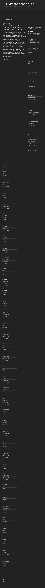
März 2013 (4, 495)
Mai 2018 (4, 369)
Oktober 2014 (5, 457)
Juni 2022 (4, 268)
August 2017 (4, 389)
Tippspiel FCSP (31, 81)
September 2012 (5, 508)
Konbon (29, 143)
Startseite (5, 11)
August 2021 (4, 290)
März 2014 (4, 470)
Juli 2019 (4, 345)
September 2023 (5, 235)
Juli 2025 (4, 191)
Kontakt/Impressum (19, 11)
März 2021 (4, 301)
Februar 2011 (4, 550)
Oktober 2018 (5, 360)
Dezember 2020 (5, 307)
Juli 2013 (4, 486)
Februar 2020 (5, 329)
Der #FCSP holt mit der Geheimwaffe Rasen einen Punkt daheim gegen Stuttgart (13, 27)
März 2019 (4, 351)
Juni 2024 (4, 219)
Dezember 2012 (5, 501)
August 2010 (4, 563)
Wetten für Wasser (31, 86)
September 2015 (5, 433)
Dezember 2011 (5, 528)
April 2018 (4, 371)
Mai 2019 (4, 347)
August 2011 (4, 537)
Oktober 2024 (5, 210)
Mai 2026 (4, 171)
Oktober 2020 (5, 312)
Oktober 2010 (5, 559)
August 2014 (4, 462)
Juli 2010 (4, 565)
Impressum (30, 59)
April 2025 (4, 197)
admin (29, 65)
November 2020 (5, 310)
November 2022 (5, 257)
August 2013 (4, 484)
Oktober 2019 (5, 338)
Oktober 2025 (5, 184)
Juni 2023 (4, 241)
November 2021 (5, 283)
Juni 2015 (4, 440)
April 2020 (4, 325)
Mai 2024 (4, 221)
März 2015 (4, 446)
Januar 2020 (4, 332)
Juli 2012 (4, 512)
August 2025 (4, 188)
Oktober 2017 (5, 384)
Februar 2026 (5, 177)
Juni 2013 (4, 488)
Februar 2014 (5, 473)
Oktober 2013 (5, 479)
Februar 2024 (5, 228)
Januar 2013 (4, 499)
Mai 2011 (4, 543)
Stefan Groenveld (31, 145)
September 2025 (5, 186)
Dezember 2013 (5, 475)
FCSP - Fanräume (31, 125)
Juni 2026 (4, 169)
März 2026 (4, 175)
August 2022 (4, 263)
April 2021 (4, 299)
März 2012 (4, 521)
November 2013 (5, 477)
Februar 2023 (5, 250)
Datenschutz (27, 11)
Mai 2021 (4, 296)
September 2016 (5, 409)
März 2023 (4, 248)
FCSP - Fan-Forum (31, 119)
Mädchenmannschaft (32, 97)
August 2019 (4, 343)
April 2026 (4, 173)
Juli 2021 (4, 292)
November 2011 (5, 530)
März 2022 (4, 274)
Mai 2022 (4, 270)
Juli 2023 (4, 239)
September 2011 (5, 534)
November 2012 (5, 503)
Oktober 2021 (5, 285)
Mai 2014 (4, 466)
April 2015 (4, 444)
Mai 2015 (4, 442)
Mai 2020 (4, 323)
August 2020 (4, 316)
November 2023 (5, 230)
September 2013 (5, 481)
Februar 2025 (5, 202)
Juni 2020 (4, 321)
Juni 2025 (4, 193)
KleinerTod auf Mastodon (32, 72)
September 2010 (5, 561)
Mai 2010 (4, 570)
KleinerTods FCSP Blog (18, 4)
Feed (29, 63)
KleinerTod (11, 11)
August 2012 (4, 510)
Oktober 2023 (5, 232)
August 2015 (4, 435)
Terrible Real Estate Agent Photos (34, 84)
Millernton (30, 148)
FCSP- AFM (30, 116)
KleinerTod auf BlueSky (32, 74)
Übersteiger (30, 134)
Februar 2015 (5, 448)
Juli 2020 (4, 318)
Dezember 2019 (5, 334)
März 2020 (4, 327)
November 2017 (5, 382)
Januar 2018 (4, 378)
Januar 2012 (4, 526)
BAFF (29, 93)
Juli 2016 (4, 413)
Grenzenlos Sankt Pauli (32, 139)
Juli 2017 (4, 391)
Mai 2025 (4, 195)
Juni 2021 (4, 294)
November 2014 (5, 455)
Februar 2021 (4, 303)
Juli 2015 (4, 437)
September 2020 (5, 314)
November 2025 (5, 182)
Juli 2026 (4, 166)
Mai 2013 (4, 490)
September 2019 (5, 340)
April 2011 (4, 545)
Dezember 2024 (5, 206)
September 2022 (5, 261)
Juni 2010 (4, 567)
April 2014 (4, 468)
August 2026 (4, 164)
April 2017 (4, 396)
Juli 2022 (4, 266)
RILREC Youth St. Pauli (32, 150)
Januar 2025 (4, 204)
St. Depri (29, 127)
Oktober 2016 (5, 407)
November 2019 (5, 336)
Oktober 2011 (5, 532)
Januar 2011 (4, 552)
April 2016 (4, 420)
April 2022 (4, 272)
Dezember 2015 (5, 426)
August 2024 (4, 215)
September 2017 (5, 387)
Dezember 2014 (5, 453)
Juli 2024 (4, 217)
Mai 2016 (4, 418)
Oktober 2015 (5, 431)
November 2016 (5, 404)
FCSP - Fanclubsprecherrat (33, 121)
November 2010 (5, 556)
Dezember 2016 (5, 402)
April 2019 (4, 349)
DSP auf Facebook (31, 108)
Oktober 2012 (5, 506)
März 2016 (4, 422)
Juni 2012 (4, 515)
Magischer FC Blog (31, 141)
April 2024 (4, 224)
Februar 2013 (5, 497)
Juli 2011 (4, 539)
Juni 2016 (4, 415)
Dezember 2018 (5, 356)
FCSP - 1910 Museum (32, 114)
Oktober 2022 (5, 259)
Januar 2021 (4, 305)
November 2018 (5, 358)
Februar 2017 (4, 400)
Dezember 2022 (5, 254)
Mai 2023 (4, 243)
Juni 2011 (4, 541)
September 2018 (5, 362)
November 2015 (5, 429)
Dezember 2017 (5, 380)
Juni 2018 (4, 367)
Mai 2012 (4, 517)
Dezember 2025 (5, 180)
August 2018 (4, 365)
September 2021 (5, 288)
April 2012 (4, 519)
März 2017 (4, 398)
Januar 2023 (4, 252)
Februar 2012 (4, 523)
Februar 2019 (5, 354)
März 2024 (4, 226)
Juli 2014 (4, 464)
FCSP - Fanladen (31, 123)
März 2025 (4, 199)
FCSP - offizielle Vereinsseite (33, 112)
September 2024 (5, 213)
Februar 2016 (5, 424)
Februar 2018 (5, 376)
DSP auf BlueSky (31, 110)
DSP (33, 11)
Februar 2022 (5, 277)
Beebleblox (30, 136)
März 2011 (4, 548)
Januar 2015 (4, 451)
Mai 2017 (4, 393)
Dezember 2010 (5, 554)
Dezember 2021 (5, 281)
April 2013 (4, 492)
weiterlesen (5, 59)
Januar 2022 (4, 279)
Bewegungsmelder (31, 95)
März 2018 (4, 373)
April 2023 (4, 246)
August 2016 (4, 411)
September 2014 (5, 459)
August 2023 (4, 237)
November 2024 (5, 208)
